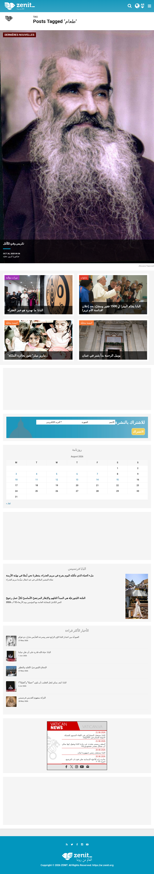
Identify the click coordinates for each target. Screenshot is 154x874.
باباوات (84, 277)
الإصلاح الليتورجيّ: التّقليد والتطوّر (32, 667)
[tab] (62, 726)
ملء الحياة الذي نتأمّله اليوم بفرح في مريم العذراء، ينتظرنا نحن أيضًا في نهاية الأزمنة (50, 575)
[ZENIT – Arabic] (43, 6)
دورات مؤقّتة (12, 277)
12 (56, 479)
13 (77, 479)
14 (97, 479)
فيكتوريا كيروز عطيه (11, 256)
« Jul (8, 503)
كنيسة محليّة (12, 323)
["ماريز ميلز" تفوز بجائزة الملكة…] (38, 339)
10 (16, 479)
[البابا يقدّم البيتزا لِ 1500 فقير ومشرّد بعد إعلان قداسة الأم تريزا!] (113, 294)
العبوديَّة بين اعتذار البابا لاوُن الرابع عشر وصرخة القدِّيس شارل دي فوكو (48, 637)
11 (36, 479)
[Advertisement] (77, 389)
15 (117, 479)
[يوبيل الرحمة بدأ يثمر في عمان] (113, 339)
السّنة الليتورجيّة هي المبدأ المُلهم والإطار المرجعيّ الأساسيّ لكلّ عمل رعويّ (45, 597)
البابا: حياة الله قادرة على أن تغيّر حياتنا (34, 652)
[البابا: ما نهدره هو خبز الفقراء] (38, 294)
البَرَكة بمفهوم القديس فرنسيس (32, 697)
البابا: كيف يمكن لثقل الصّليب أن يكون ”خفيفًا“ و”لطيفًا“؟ (42, 682)
